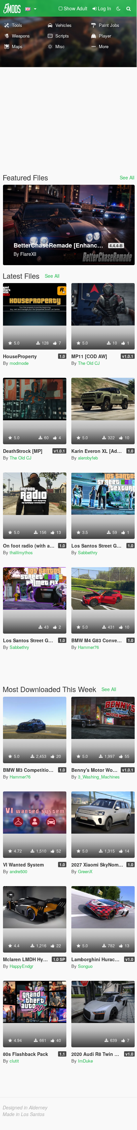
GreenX (85, 871)
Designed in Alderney (25, 1107)
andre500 (18, 871)
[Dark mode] (118, 8)
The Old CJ (89, 363)
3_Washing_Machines (99, 776)
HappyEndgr (21, 966)
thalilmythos (21, 552)
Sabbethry (88, 552)
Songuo (85, 966)
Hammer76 (88, 647)
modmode (19, 363)
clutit (14, 1061)
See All (127, 177)
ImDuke (85, 1061)
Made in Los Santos (23, 1114)
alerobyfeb (88, 458)
